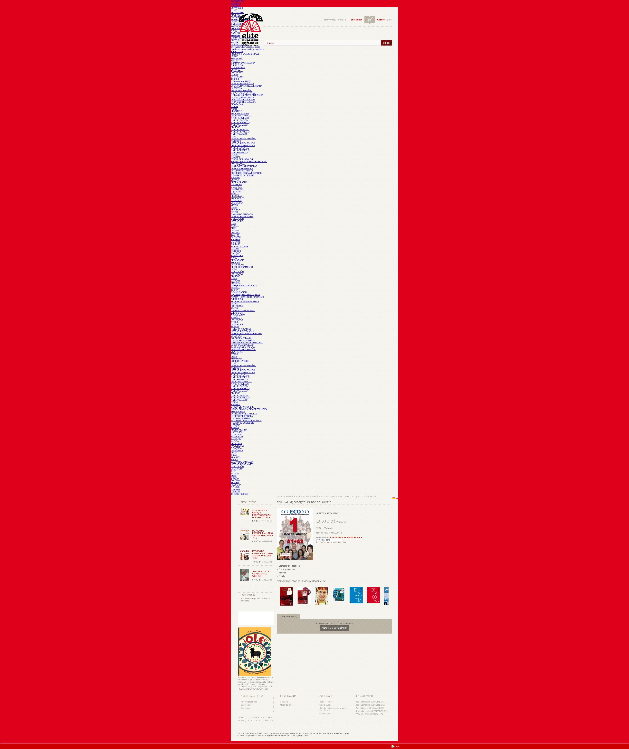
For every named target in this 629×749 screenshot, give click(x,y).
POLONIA (235, 233)
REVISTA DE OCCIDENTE (242, 175)
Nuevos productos (249, 702)
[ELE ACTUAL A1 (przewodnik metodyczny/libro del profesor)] (338, 589)
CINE (233, 223)
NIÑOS (234, 10)
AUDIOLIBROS (237, 198)
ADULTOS (235, 15)
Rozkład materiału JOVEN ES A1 (370, 702)
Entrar (341, 19)
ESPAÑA (235, 180)
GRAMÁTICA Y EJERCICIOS (244, 285)
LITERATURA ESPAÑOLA (242, 84)
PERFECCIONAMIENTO (242, 267)
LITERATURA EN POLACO (243, 143)
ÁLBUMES (235, 210)
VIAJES (234, 205)
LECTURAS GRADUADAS (243, 145)
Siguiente (389, 593)
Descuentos (246, 705)
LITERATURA (237, 77)
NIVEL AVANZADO (239, 125)
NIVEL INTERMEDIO (240, 123)
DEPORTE (235, 242)
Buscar (386, 43)
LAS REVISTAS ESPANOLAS (244, 166)
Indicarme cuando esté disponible (331, 542)
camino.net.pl (325, 713)
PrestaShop (274, 736)
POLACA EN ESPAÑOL (241, 90)
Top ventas (245, 708)
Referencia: (321, 533)
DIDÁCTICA (236, 187)
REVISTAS (235, 157)
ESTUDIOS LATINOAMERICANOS (246, 173)
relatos (234, 109)
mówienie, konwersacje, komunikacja (247, 49)
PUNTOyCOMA (238, 164)
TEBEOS (235, 79)
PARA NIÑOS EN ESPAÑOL (243, 102)
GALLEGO (235, 6)
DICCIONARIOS (238, 67)
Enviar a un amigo (287, 569)
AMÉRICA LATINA (239, 182)
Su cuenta (356, 19)
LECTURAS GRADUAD (241, 116)
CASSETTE (236, 191)
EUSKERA (235, 35)
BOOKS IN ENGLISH (240, 113)
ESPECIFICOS (237, 17)
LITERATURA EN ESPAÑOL (243, 139)
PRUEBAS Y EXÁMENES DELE (245, 54)
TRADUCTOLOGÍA (239, 246)
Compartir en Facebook (289, 566)
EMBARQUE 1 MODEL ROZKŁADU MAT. (256, 720)
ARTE (233, 228)
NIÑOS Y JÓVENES (240, 118)
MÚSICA (235, 194)
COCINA (235, 230)
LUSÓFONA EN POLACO (242, 97)
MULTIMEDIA (237, 189)
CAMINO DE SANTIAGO (242, 214)
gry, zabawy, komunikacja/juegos (245, 294)
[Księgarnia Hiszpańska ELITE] (249, 23)
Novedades (248, 595)
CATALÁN (235, 33)
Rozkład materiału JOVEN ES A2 (370, 705)
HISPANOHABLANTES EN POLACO (247, 95)
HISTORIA (235, 178)
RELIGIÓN (235, 239)
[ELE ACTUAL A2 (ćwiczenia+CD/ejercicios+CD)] (286, 589)
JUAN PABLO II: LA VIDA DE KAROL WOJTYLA (260, 573)
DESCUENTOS (248, 502)
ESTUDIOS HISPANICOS (242, 171)
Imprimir (282, 573)
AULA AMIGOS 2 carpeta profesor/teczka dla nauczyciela (261, 514)
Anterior (277, 593)
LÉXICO (234, 56)
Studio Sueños (326, 705)
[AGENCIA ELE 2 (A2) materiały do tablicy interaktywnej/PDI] (321, 589)
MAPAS (234, 212)
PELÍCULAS (236, 196)
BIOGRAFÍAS (237, 104)
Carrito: (381, 19)
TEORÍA (234, 42)
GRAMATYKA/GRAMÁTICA (243, 63)
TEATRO (235, 235)
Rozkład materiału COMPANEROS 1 (371, 711)
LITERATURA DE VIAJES (242, 216)
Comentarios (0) (288, 616)
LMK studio (287, 736)
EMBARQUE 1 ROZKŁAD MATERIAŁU (255, 717)
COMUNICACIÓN (239, 292)
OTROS (234, 74)
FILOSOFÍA (236, 237)
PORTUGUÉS (237, 26)
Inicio (279, 496)
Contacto (284, 702)
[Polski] (397, 498)
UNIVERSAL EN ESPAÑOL (243, 93)
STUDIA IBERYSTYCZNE (242, 159)
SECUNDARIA (237, 12)
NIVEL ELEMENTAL (240, 120)
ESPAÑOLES (237, 8)
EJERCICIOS (237, 51)
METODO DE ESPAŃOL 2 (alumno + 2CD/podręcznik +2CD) (262, 554)
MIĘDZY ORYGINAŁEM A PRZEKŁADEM (249, 161)
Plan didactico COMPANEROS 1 (369, 708)
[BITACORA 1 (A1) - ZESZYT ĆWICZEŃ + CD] (373, 589)
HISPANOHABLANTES (241, 81)
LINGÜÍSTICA (237, 203)
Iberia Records (326, 702)
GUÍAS (234, 207)
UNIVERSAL (236, 184)
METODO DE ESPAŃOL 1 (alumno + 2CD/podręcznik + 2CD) (262, 534)
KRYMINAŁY (236, 111)
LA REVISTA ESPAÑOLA (242, 168)
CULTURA (235, 244)
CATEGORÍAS (237, 1)
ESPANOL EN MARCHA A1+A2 (369, 714)
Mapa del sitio (286, 705)
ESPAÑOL (235, 40)
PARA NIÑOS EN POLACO (243, 100)
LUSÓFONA (236, 88)
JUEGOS (235, 249)
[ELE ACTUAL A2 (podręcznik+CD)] (304, 589)
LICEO (234, 22)
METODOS (236, 3)
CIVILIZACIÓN (237, 24)
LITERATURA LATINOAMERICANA (246, 86)
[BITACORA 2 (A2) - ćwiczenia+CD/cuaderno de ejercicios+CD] (356, 589)
